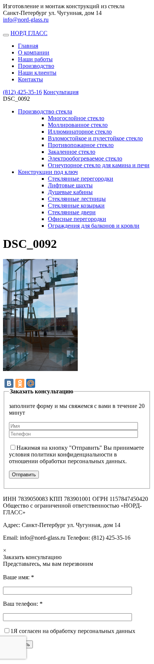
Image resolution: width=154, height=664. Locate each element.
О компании (33, 52)
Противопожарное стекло (81, 145)
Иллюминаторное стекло (80, 131)
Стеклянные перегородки (80, 178)
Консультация (60, 92)
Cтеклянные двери (72, 212)
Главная (28, 46)
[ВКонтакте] (8, 383)
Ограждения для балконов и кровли (93, 225)
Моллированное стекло (78, 125)
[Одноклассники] (19, 383)
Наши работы (35, 59)
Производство (36, 66)
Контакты (30, 79)
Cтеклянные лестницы (77, 199)
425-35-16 (22, 92)
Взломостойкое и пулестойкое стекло (95, 138)
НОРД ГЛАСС (28, 33)
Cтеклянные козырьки (76, 205)
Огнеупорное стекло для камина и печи (99, 165)
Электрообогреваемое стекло (85, 158)
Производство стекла (45, 111)
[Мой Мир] (30, 383)
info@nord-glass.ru (26, 19)
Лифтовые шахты (70, 185)
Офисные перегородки (77, 219)
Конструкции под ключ (48, 172)
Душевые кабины (70, 192)
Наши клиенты (37, 72)
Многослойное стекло (76, 118)
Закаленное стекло (71, 152)
